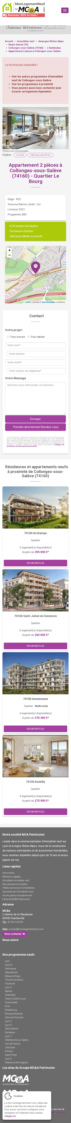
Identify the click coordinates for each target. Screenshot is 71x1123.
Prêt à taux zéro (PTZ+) (41, 155)
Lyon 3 (8, 987)
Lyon (7, 961)
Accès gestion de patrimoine (17, 895)
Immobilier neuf (25, 41)
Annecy (9, 1051)
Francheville (11, 1002)
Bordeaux (10, 1032)
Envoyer (35, 419)
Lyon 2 (8, 1021)
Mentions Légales (11, 876)
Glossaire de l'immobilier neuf (17, 891)
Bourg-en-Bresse (13, 1013)
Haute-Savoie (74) (18, 44)
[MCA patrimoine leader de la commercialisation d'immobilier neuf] (35, 1080)
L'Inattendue (54, 48)
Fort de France (12, 1043)
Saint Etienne (11, 1028)
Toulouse (10, 983)
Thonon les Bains (14, 979)
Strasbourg (11, 1010)
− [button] (9, 255)
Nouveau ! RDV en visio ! (22, 15)
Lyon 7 (8, 1036)
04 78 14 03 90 (15, 922)
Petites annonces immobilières (18, 888)
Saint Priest (11, 1055)
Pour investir (17, 336)
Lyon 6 (8, 1058)
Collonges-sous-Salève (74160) (25, 48)
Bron (7, 1006)
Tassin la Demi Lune (15, 998)
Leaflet (28, 302)
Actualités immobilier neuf (15, 880)
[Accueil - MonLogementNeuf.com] (23, 7)
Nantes (8, 991)
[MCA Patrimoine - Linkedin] (9, 947)
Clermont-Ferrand (14, 1017)
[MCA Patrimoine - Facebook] (4, 947)
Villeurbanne (11, 972)
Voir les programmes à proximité (32, 84)
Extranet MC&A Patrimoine (16, 899)
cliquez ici (10, 1116)
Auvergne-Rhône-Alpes (51, 41)
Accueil (9, 41)
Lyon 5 (8, 1025)
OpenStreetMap (48, 302)
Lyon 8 (8, 964)
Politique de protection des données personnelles (35, 445)
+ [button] (9, 250)
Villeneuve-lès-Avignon (16, 1062)
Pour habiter (38, 336)
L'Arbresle (10, 1047)
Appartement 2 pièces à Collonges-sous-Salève (34, 51)
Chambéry (10, 995)
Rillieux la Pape (12, 976)
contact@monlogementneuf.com (26, 929)
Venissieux (10, 968)
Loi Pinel (20, 155)
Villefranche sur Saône (16, 1040)
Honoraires (8, 873)
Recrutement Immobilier (14, 884)
